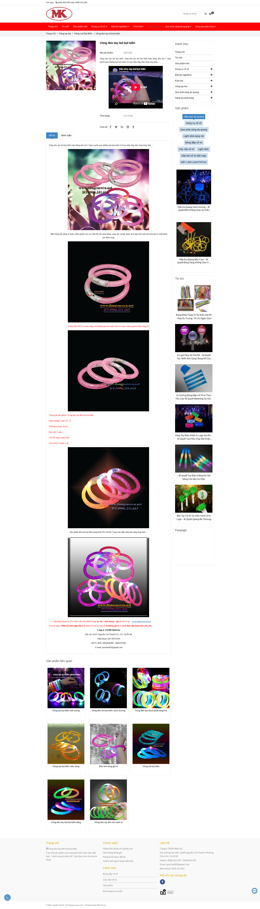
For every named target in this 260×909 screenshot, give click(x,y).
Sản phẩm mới (80, 26)
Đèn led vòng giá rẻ (108, 766)
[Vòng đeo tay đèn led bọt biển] (71, 65)
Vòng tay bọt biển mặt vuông (66, 710)
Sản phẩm (108, 885)
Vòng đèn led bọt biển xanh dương (108, 710)
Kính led (138, 26)
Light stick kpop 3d (194, 136)
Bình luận (66, 135)
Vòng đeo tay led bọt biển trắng (66, 822)
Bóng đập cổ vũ (193, 142)
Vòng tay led (153, 26)
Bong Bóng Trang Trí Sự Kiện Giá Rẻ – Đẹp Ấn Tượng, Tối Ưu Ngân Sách (194, 317)
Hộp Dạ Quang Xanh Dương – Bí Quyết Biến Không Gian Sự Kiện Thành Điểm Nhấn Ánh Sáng (194, 209)
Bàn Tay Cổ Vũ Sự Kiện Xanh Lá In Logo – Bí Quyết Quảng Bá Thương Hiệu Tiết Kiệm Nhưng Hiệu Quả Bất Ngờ (193, 518)
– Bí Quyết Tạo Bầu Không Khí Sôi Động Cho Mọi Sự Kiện (193, 477)
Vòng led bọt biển (151, 766)
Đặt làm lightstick (119, 26)
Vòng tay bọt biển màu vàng (66, 766)
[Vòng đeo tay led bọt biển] (59, 14)
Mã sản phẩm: (107, 53)
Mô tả (52, 135)
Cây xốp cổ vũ (186, 149)
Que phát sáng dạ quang (177, 26)
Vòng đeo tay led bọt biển (60, 145)
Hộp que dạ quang (194, 116)
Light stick (203, 149)
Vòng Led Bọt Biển (83, 33)
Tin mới (65, 26)
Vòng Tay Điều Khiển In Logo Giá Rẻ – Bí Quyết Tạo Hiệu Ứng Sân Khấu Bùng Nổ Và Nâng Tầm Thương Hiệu (193, 437)
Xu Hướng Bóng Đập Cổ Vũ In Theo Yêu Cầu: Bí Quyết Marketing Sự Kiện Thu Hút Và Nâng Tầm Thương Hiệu (194, 397)
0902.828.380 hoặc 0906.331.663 (72, 2)
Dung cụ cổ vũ (98, 26)
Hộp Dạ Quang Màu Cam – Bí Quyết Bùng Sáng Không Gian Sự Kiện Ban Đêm (193, 261)
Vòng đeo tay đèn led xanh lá (109, 822)
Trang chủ (53, 26)
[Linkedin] (122, 127)
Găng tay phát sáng (204, 26)
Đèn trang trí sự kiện (112, 891)
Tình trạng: (105, 116)
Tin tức (179, 278)
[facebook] (162, 882)
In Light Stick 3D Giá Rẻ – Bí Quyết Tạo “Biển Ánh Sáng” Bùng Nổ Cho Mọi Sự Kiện (194, 357)
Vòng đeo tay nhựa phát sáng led (151, 710)
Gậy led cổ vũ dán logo (193, 155)
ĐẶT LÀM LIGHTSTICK (194, 162)
